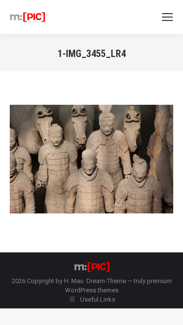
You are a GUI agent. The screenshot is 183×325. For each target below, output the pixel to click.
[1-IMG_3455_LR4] (91, 159)
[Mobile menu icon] (167, 17)
